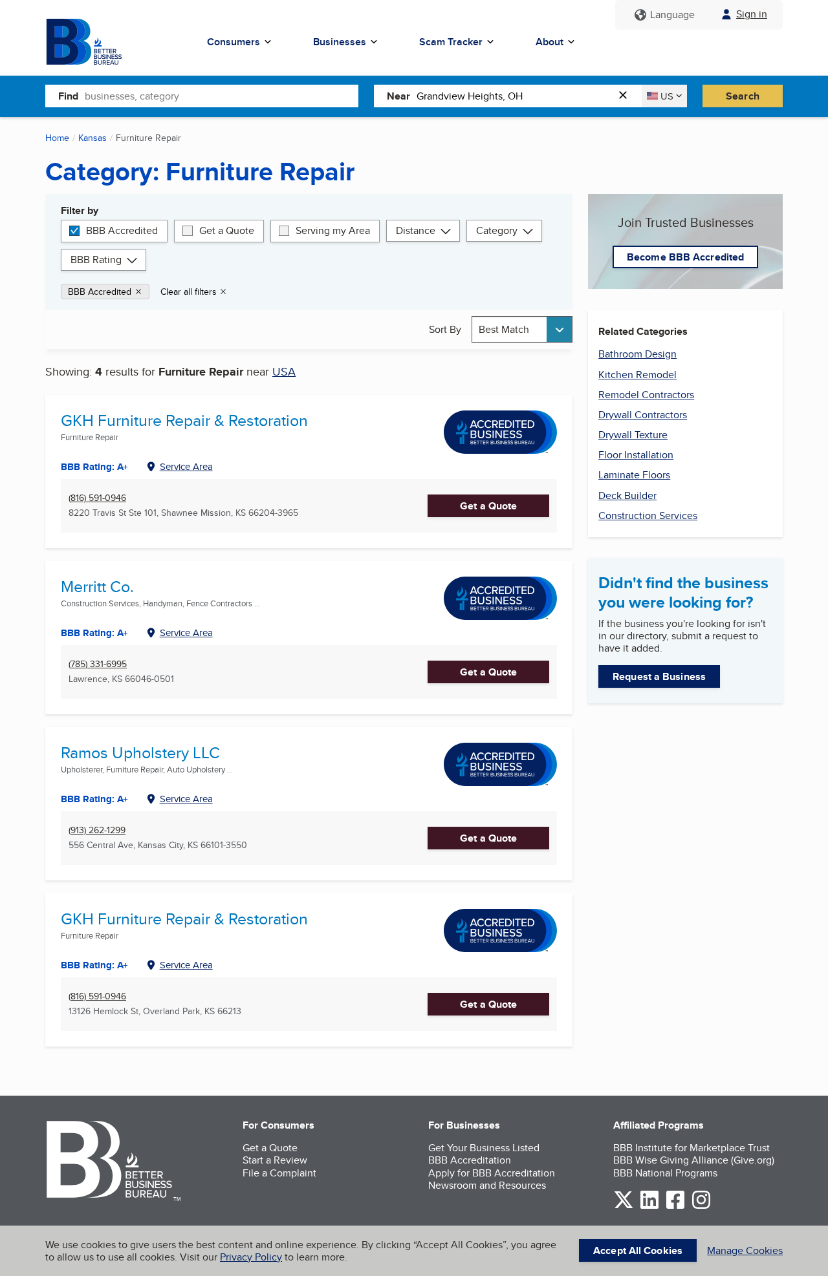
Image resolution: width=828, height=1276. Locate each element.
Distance (415, 230)
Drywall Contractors (642, 414)
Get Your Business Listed (483, 1147)
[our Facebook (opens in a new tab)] (675, 1206)
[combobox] (221, 95)
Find (68, 96)
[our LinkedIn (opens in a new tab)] (649, 1206)
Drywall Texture (633, 434)
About (549, 41)
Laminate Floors (634, 474)
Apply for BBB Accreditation (491, 1172)
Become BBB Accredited (685, 257)
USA (284, 371)
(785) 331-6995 (98, 664)
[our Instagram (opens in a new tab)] (701, 1206)
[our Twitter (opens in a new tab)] (623, 1206)
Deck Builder (627, 495)
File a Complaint (279, 1172)
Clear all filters (188, 291)
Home (57, 137)
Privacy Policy (251, 1256)
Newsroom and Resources (487, 1185)
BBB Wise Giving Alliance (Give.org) (693, 1160)
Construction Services (647, 515)
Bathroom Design (637, 353)
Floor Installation (635, 454)
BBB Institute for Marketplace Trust (691, 1147)
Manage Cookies (745, 1250)
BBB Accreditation (469, 1160)
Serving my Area (333, 230)
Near (398, 96)
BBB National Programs (665, 1172)
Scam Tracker (451, 41)
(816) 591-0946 (97, 498)
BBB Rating (96, 259)
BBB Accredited (122, 230)
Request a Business (659, 676)
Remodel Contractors (646, 394)
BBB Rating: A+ (94, 965)
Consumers (233, 41)
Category (497, 230)
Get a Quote (226, 230)
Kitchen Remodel (637, 374)
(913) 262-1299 (97, 830)
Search (742, 96)
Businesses (339, 41)
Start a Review (275, 1160)
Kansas (92, 137)
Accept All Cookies (637, 1250)
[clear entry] (627, 96)
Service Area (186, 466)
